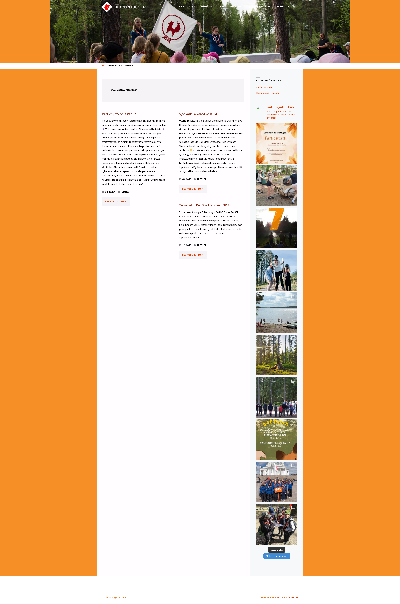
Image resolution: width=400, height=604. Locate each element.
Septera (278, 597)
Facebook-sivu (264, 87)
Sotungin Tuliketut (131, 7)
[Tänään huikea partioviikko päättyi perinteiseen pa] (276, 482)
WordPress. (292, 597)
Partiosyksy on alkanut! (119, 114)
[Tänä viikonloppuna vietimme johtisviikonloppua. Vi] (276, 355)
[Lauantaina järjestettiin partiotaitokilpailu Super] (276, 524)
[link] (295, 6)
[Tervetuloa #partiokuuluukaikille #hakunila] (276, 143)
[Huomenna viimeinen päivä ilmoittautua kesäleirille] (276, 185)
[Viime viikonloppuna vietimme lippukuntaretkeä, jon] (276, 397)
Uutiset (126, 191)
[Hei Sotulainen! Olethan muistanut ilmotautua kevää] (276, 439)
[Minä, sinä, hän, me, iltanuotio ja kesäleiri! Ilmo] (276, 228)
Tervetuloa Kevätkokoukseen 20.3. (204, 205)
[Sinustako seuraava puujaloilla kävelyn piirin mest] (276, 270)
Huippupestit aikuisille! (268, 92)
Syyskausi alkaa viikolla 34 (198, 114)
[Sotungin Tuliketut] (107, 6)
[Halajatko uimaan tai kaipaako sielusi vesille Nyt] (276, 312)
